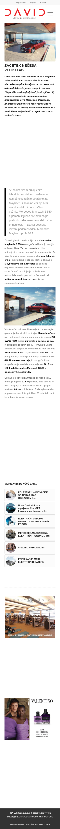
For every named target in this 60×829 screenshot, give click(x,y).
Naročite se (46, 817)
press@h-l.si (13, 817)
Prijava (33, 3)
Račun (43, 3)
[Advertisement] (30, 149)
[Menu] (50, 14)
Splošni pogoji (30, 817)
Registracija (21, 3)
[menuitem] (21, 2)
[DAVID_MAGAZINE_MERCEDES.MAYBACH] (30, 42)
